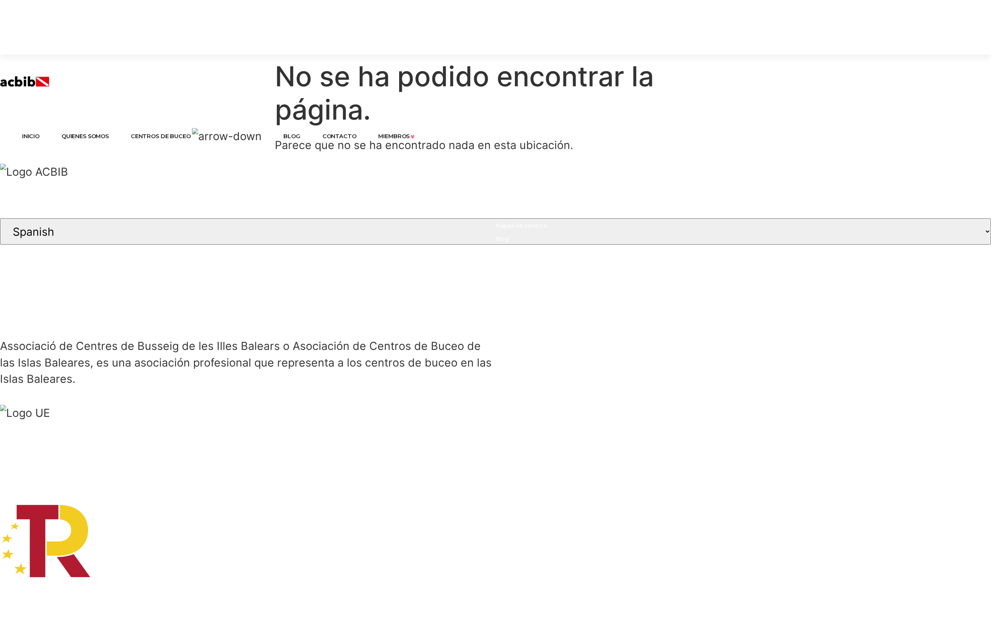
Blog (502, 239)
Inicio (503, 186)
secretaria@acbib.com (657, 199)
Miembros (510, 265)
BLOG (291, 136)
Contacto (509, 252)
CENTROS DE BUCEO (161, 136)
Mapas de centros (521, 226)
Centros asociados (522, 213)
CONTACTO (339, 136)
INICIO (30, 136)
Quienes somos (518, 199)
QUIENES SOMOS (85, 136)
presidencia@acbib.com (660, 186)
